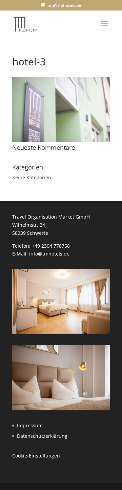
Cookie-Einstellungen (36, 455)
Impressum (30, 425)
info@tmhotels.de (49, 253)
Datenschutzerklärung (42, 436)
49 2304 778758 (52, 246)
